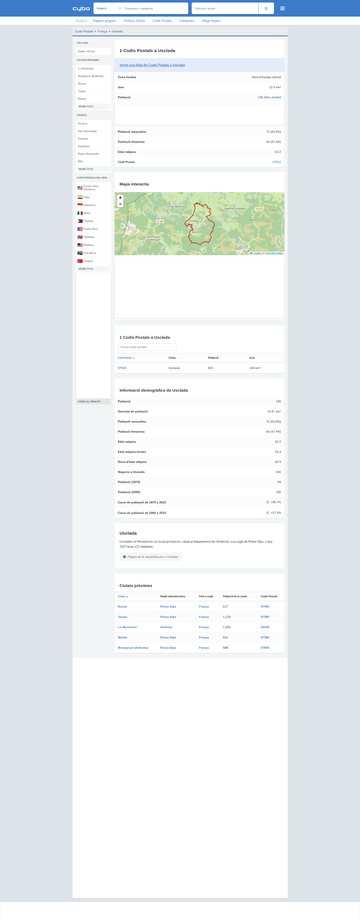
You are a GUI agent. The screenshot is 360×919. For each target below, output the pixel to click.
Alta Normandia (87, 131)
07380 (265, 616)
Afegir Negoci (211, 20)
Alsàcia (82, 123)
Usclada (174, 368)
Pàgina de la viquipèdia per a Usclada (153, 556)
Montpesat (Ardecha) (90, 76)
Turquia (84, 261)
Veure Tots (85, 106)
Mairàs (82, 98)
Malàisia (85, 245)
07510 (277, 162)
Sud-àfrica (86, 253)
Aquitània (83, 146)
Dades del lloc (86, 51)
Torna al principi (89, 401)
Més (80, 161)
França (102, 31)
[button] (120, 198)
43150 (265, 627)
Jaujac (82, 91)
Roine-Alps (168, 606)
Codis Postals (162, 20)
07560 (265, 647)
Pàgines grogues (104, 20)
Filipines (85, 221)
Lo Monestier (86, 68)
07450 (265, 606)
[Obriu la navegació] (282, 8)
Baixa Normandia (88, 153)
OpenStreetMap (274, 253)
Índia (83, 197)
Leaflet (256, 253)
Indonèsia (86, 205)
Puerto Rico (87, 229)
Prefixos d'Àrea (134, 20)
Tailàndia (85, 237)
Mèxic (84, 213)
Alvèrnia (83, 138)
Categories (186, 20)
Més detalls (272, 97)
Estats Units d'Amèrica (88, 188)
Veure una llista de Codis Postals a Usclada (152, 65)
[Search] (266, 8)
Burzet (82, 83)
